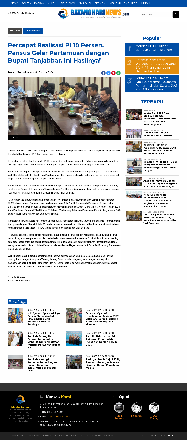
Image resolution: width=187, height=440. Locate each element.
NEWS (15, 3)
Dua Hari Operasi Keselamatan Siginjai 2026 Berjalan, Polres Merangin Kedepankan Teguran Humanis (102, 319)
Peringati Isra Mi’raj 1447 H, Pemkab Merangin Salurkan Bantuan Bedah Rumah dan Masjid (103, 363)
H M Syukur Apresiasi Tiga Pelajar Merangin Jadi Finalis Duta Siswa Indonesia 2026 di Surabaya (43, 319)
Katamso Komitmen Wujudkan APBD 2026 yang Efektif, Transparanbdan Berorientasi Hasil (159, 149)
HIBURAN (115, 3)
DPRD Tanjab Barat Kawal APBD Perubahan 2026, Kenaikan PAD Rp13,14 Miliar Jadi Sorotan (159, 219)
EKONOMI (101, 3)
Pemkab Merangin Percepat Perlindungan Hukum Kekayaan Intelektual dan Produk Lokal (42, 365)
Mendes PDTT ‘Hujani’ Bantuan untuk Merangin (157, 134)
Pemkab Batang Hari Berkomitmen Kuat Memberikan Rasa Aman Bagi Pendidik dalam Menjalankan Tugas (157, 200)
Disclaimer (61, 435)
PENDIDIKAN (68, 3)
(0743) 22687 (51, 412)
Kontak (46, 435)
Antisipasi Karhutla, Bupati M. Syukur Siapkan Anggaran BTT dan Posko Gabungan (160, 183)
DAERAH (39, 3)
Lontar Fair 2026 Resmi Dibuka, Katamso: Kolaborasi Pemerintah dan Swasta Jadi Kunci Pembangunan (159, 119)
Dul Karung (154, 417)
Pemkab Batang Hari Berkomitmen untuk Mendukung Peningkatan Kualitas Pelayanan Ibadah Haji (44, 342)
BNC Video (131, 3)
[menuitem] (14, 3)
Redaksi (34, 435)
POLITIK (26, 3)
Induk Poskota (119, 417)
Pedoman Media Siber (99, 435)
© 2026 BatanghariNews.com (160, 435)
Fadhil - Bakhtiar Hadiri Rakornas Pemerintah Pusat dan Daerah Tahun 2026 (101, 340)
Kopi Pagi (136, 415)
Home (17, 31)
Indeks (145, 3)
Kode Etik (77, 435)
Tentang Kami (17, 435)
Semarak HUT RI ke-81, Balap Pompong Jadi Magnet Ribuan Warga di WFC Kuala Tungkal (160, 166)
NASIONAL (85, 3)
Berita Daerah (33, 31)
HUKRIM (52, 3)
